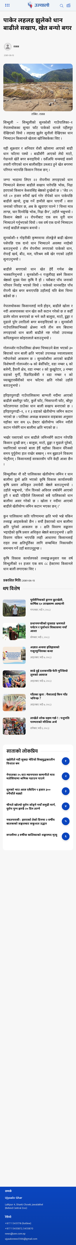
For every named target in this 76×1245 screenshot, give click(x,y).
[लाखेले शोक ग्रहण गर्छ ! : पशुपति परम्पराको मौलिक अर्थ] (14, 726)
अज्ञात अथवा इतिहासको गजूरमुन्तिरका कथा (44, 649)
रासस (16, 46)
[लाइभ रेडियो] (68, 6)
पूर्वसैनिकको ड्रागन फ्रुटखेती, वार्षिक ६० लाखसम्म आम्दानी (47, 602)
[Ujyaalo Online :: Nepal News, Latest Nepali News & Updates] (38, 4)
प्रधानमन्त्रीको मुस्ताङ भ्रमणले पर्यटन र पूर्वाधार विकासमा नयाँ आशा (48, 627)
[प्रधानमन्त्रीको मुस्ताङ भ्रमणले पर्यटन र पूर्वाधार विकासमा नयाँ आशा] (14, 631)
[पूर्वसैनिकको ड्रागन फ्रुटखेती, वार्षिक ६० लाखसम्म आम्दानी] (14, 608)
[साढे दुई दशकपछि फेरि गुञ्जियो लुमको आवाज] (14, 679)
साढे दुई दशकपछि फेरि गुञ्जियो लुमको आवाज (49, 673)
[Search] (62, 6)
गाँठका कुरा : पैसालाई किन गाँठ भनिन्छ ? (49, 697)
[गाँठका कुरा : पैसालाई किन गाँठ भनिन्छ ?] (14, 702)
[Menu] (8, 4)
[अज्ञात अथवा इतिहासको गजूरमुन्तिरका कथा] (14, 655)
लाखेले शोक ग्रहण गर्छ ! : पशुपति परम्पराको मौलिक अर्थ (49, 720)
